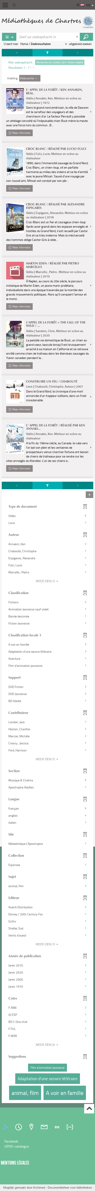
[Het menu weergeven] (5, 5)
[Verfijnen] (47, 52)
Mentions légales (15, 1163)
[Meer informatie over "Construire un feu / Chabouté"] (15, 391)
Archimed (39, 1187)
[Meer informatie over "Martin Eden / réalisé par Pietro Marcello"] (15, 270)
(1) (46, 581)
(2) (46, 1044)
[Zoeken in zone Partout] (86, 37)
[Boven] (89, 1108)
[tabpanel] (47, 576)
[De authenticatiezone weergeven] (15, 5)
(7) (46, 759)
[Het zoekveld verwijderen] (77, 37)
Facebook (11, 1141)
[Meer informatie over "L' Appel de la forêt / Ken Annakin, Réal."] (15, 101)
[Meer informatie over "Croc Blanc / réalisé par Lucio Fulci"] (15, 161)
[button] (78, 5)
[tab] (6, 1127)
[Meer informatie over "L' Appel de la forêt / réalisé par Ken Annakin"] (15, 439)
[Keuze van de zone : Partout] (9, 37)
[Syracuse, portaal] (47, 22)
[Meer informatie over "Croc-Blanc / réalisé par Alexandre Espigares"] (15, 218)
